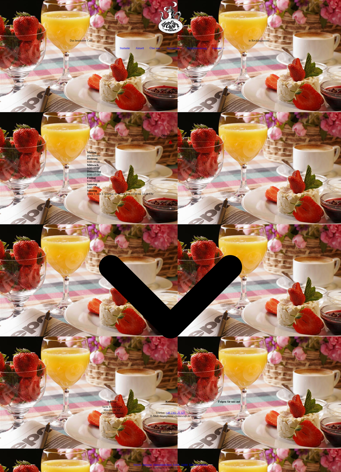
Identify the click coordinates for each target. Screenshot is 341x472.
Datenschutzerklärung (162, 464)
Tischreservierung (197, 48)
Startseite (125, 48)
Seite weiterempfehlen (198, 464)
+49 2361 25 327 (175, 412)
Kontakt (216, 48)
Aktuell (140, 48)
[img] (170, 17)
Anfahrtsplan (111, 431)
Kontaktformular (170, 431)
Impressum (147, 464)
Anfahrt (184, 464)
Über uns (155, 48)
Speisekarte (173, 48)
